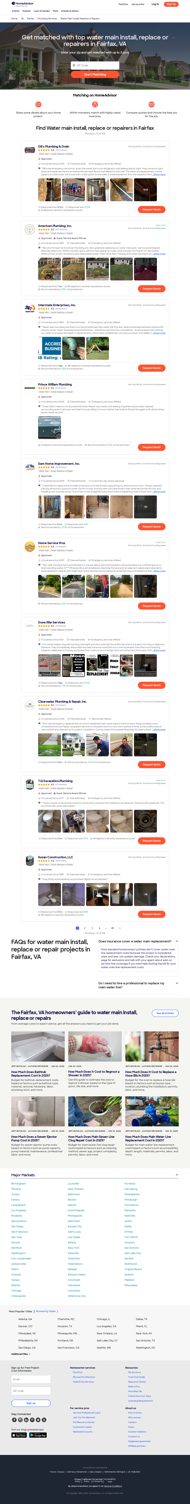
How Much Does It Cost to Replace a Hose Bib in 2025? (150, 1073)
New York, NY (144, 1333)
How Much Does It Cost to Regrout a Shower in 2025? (93, 1073)
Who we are (134, 1417)
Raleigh (72, 1269)
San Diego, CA (27, 1347)
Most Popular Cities (20, 1311)
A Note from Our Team (139, 1396)
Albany (72, 1242)
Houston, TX (65, 1326)
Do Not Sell (97, 1480)
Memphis (130, 1210)
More (55, 11)
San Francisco (19, 1231)
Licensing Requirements (140, 1401)
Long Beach (18, 1205)
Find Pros (77, 1372)
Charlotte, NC (66, 1319)
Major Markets (23, 1175)
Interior (16, 11)
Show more (160, 174)
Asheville (73, 1253)
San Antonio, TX (145, 1340)
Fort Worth (131, 1237)
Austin (128, 1221)
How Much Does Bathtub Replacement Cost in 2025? (30, 1073)
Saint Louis (74, 1231)
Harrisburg (131, 1189)
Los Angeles (18, 1210)
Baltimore (74, 1194)
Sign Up (171, 4)
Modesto (16, 1215)
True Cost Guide (136, 1377)
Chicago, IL (103, 1319)
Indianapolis (18, 1296)
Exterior (27, 11)
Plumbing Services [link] (47, 18)
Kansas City (75, 1226)
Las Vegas (74, 1237)
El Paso (129, 1231)
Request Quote (152, 209)
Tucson (15, 1194)
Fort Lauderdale (21, 1258)
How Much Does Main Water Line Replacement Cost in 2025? (148, 1138)
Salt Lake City (133, 1253)
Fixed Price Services (83, 1381)
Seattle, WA (104, 1347)
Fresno (15, 1199)
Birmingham (18, 1183)
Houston (130, 1242)
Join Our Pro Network (84, 1417)
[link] (95, 150)
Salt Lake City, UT (107, 1340)
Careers (132, 1422)
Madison (130, 1280)
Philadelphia (132, 1194)
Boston (72, 1199)
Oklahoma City (77, 1296)
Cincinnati (74, 1280)
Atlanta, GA (25, 1319)
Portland (130, 1183)
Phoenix (16, 1189)
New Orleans (76, 1189)
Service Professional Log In (87, 1412)
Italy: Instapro (96, 1472)
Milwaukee (131, 1285)
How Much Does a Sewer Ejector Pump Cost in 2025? (34, 1138)
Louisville (73, 1183)
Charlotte (74, 1258)
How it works (135, 1412)
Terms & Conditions (113, 1486)
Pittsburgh (131, 1199)
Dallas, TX (141, 1319)
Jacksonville (18, 1263)
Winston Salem (77, 1274)
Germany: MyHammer (77, 1472)
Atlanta (15, 1285)
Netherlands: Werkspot (114, 1472)
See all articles (165, 1013)
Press (131, 1427)
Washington (18, 1253)
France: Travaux (57, 1472)
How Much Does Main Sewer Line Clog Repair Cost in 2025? (91, 1138)
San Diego (17, 1226)
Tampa (15, 1280)
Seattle (129, 1274)
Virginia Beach (133, 1269)
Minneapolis (75, 1215)
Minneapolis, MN (67, 1333)
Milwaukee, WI (27, 1333)
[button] (49, 189)
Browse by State (46, 1311)
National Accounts (82, 1431)
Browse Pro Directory (84, 1377)
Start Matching (95, 74)
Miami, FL (141, 1326)
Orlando (16, 1274)
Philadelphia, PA (28, 1340)
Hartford (16, 1247)
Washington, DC (145, 1347)
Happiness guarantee (139, 1441)
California (86, 1480)
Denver (15, 1242)
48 (112, 928)
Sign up (31, 1403)
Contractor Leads (82, 1427)
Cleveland (74, 1285)
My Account (134, 1372)
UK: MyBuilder (134, 1472)
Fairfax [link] (30, 18)
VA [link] (22, 18)
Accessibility (110, 1480)
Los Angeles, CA (106, 1326)
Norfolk (129, 1258)
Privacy (78, 1480)
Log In (155, 4)
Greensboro (75, 1263)
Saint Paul (74, 1221)
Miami (14, 1269)
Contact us (134, 1436)
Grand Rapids (76, 1210)
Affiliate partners (137, 1446)
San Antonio (132, 1247)
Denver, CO (25, 1326)
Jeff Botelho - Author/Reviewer (29, 1066)
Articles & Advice (70, 11)
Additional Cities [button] (19, 1354)
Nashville (130, 1215)
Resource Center (137, 1381)
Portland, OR (65, 1340)
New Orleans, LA (107, 1333)
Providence (131, 1205)
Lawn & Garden (42, 11)
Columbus (74, 1290)
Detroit (72, 1205)
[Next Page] (120, 928)
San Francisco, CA (68, 1347)
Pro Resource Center (84, 1422)
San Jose (16, 1237)
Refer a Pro (134, 1386)
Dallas (128, 1226)
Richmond (131, 1263)
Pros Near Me (135, 1391)
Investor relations (137, 1431)
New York (73, 1247)
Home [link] (14, 18)
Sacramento (18, 1221)
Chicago (16, 1290)
